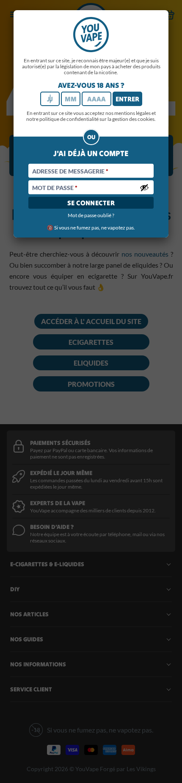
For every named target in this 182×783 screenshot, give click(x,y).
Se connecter (91, 203)
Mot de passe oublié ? (91, 215)
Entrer (127, 99)
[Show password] (144, 187)
